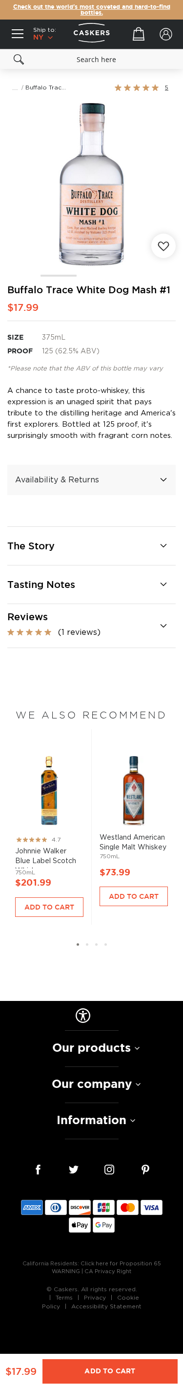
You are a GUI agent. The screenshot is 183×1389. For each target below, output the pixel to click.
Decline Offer (137, 731)
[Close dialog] (178, 652)
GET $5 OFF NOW (137, 715)
